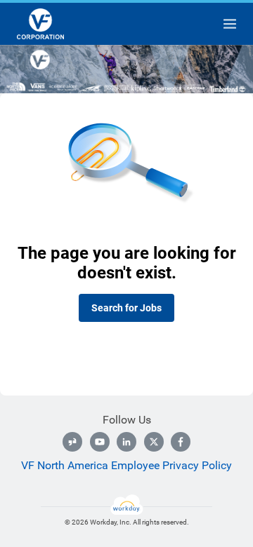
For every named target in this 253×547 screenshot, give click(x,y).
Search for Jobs (126, 307)
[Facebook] (180, 442)
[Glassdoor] (72, 442)
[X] (154, 442)
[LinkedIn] (126, 442)
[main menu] (230, 24)
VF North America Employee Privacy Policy (126, 465)
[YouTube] (100, 442)
